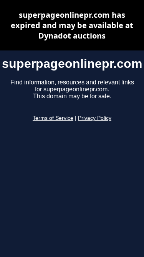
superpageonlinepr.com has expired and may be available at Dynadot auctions (72, 25)
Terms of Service (53, 118)
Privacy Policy (94, 118)
